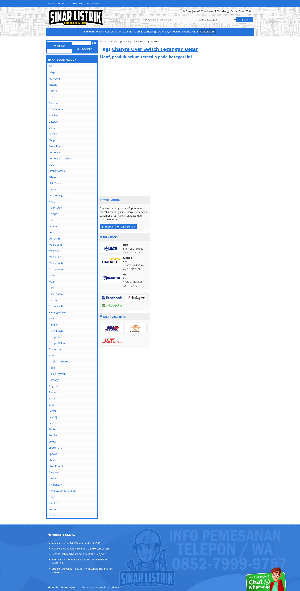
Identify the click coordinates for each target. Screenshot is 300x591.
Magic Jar (54, 251)
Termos (53, 472)
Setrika (53, 435)
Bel (51, 97)
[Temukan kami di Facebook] (111, 297)
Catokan (53, 121)
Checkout (86, 49)
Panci (52, 287)
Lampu (53, 226)
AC (50, 66)
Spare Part (55, 447)
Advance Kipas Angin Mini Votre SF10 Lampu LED (81, 548)
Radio (52, 367)
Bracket (53, 115)
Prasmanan (55, 349)
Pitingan (53, 324)
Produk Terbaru (58, 361)
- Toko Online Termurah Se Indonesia (85, 587)
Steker (53, 460)
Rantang (54, 380)
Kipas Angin (55, 207)
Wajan (52, 515)
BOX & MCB (56, 109)
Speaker (54, 454)
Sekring (53, 417)
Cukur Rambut (57, 146)
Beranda (104, 41)
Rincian (60, 45)
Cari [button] (245, 19)
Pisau (52, 318)
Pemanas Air (56, 306)
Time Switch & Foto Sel (62, 490)
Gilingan (53, 177)
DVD (51, 164)
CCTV (52, 127)
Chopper (54, 140)
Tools (52, 497)
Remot (53, 392)
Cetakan (53, 134)
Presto (53, 355)
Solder (52, 441)
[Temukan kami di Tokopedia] (111, 305)
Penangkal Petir (58, 312)
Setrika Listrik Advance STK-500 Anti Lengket (79, 554)
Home (51, 3)
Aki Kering (55, 78)
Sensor (53, 423)
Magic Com (55, 244)
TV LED (53, 503)
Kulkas (52, 220)
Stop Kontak (56, 466)
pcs (94, 42)
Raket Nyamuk (57, 373)
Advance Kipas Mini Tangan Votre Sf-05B (76, 543)
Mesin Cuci (55, 257)
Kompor (54, 214)
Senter (53, 429)
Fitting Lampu (57, 170)
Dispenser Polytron (60, 158)
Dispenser (55, 152)
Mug (51, 281)
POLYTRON (56, 330)
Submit (108, 226)
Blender (53, 103)
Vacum (53, 509)
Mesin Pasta (56, 263)
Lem (51, 232)
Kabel (52, 201)
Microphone (56, 269)
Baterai (53, 91)
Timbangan (55, 484)
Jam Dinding (56, 195)
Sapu (52, 404)
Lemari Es (55, 238)
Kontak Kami (207, 31)
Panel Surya (56, 294)
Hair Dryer (55, 183)
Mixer (52, 275)
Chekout (77, 3)
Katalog (63, 3)
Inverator (54, 189)
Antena (53, 84)
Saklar (52, 398)
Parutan (53, 300)
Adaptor (54, 72)
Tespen (53, 478)
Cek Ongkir (92, 3)
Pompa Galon (57, 343)
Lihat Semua (127, 226)
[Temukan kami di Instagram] (136, 297)
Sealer (52, 410)
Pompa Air (55, 337)
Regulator (55, 386)
